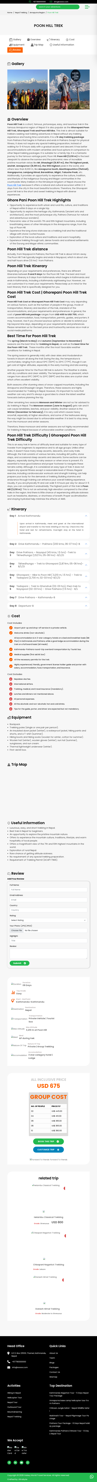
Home (9, 12)
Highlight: (14, 936)
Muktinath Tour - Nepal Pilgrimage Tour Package (69, 1417)
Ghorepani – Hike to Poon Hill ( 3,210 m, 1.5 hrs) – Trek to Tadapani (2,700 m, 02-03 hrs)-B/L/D (46, 576)
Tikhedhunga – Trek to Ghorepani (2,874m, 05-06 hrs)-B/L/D (46, 565)
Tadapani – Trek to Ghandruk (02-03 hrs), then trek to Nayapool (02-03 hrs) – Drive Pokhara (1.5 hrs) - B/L (45, 587)
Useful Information (63, 44)
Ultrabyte (22, 1479)
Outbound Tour (14, 1407)
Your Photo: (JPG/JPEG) (21, 925)
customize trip (45, 1149)
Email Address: (16, 895)
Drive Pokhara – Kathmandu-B (32, 597)
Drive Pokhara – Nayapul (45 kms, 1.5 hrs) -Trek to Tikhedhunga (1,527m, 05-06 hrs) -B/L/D (43, 554)
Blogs (51, 1362)
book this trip (46, 1141)
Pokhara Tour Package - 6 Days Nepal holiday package (69, 1424)
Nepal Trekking (21, 12)
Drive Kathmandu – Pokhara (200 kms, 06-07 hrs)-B (45, 544)
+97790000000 (39, 2)
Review (16, 49)
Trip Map (38, 44)
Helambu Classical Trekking (48, 1217)
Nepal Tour (12, 1402)
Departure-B (22, 605)
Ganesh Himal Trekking (47, 1308)
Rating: (13, 915)
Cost (71, 39)
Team (52, 1358)
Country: (14, 905)
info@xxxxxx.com (61, 2)
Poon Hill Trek (14, 185)
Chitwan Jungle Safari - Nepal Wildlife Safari (69, 1409)
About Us (53, 1353)
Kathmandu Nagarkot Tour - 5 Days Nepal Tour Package (68, 1394)
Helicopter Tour (14, 1397)
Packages (54, 1367)
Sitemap (53, 1377)
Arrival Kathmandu (25, 515)
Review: (13, 946)
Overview (35, 39)
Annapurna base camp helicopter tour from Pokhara (69, 1402)
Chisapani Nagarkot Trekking (48, 1264)
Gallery (17, 39)
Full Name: (14, 885)
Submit (17, 963)
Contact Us (54, 1372)
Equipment (18, 44)
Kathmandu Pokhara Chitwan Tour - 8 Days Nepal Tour (69, 1432)
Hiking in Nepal (14, 1393)
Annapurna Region (37, 12)
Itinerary (55, 39)
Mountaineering (14, 1411)
